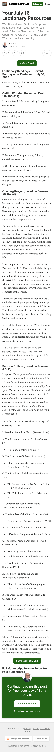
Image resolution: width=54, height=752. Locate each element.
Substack (12, 745)
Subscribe (37, 4)
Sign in (48, 4)
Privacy (27, 728)
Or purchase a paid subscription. (27, 711)
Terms (36, 728)
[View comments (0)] (15, 53)
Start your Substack (19, 738)
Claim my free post (27, 703)
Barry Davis (14, 44)
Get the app (41, 738)
